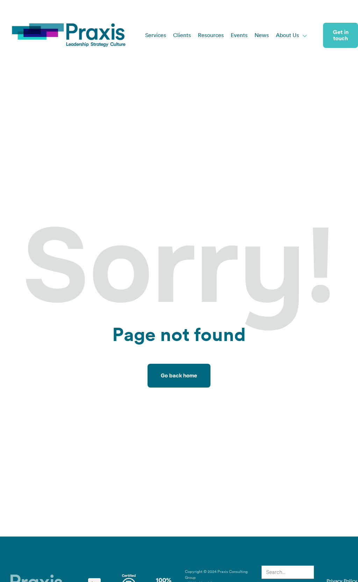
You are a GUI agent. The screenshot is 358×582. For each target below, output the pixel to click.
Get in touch (341, 35)
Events (239, 35)
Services (155, 35)
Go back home (179, 375)
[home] (69, 35)
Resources (211, 35)
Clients (182, 35)
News (262, 35)
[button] (292, 35)
